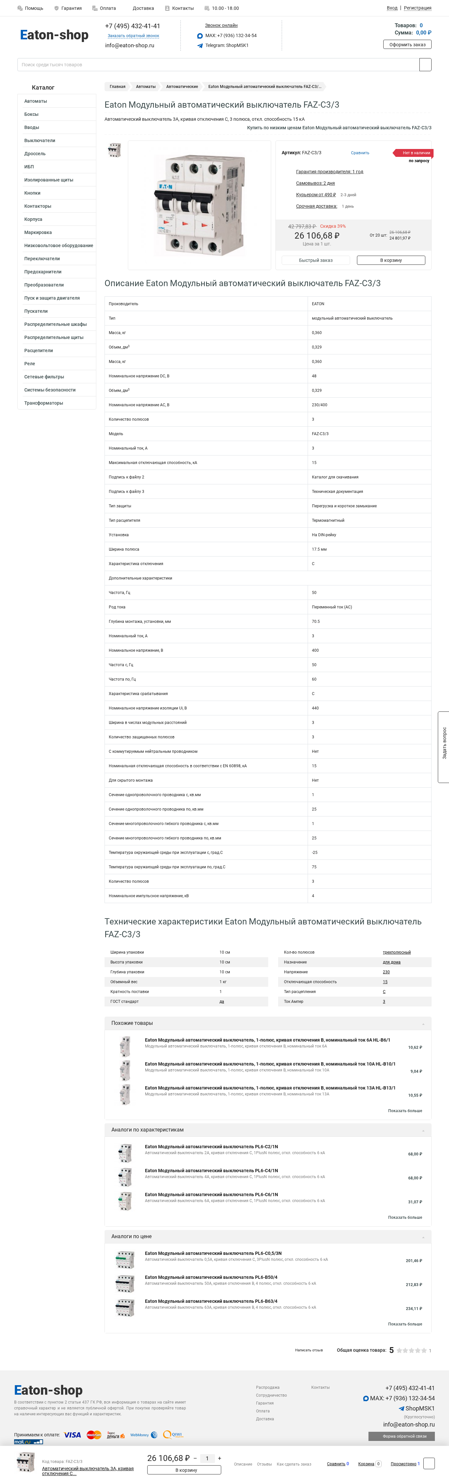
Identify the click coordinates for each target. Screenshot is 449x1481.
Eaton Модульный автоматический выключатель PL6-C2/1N (211, 1146)
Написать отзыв (309, 1350)
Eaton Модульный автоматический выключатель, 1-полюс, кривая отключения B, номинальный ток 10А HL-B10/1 (270, 1064)
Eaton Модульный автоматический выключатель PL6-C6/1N (211, 1194)
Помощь (34, 8)
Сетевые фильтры (44, 376)
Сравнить (336, 1464)
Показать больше (405, 1111)
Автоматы (35, 101)
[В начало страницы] (429, 1463)
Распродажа (268, 1387)
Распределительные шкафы (55, 324)
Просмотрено (403, 1464)
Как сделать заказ (294, 1464)
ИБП (29, 166)
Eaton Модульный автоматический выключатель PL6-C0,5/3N (213, 1253)
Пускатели (36, 311)
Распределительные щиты (53, 337)
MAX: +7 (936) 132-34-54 (230, 35)
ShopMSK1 (419, 1408)
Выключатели (39, 140)
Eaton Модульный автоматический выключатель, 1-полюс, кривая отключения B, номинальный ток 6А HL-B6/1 (267, 1040)
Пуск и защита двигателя (52, 298)
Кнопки (32, 193)
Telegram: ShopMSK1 (226, 45)
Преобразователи (44, 284)
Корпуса (33, 219)
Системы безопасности (50, 389)
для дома (392, 962)
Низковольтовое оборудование (58, 245)
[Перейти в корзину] (387, 29)
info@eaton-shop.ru (408, 1424)
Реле (29, 363)
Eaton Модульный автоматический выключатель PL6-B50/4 (211, 1277)
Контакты (183, 8)
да (222, 1001)
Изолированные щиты (48, 179)
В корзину (391, 260)
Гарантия (71, 8)
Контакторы (37, 206)
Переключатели (42, 258)
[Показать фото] (114, 150)
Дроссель (35, 153)
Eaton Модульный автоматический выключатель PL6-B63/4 (211, 1301)
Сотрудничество (271, 1395)
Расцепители (38, 350)
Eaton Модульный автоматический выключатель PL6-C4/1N (211, 1170)
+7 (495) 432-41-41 (132, 26)
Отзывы (264, 1464)
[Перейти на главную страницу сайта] (54, 35)
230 (386, 972)
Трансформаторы (43, 403)
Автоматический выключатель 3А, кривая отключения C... (88, 1471)
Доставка (143, 8)
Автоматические (182, 86)
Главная (118, 86)
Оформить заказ (408, 44)
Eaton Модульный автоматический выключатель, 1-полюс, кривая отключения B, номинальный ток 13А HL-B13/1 (270, 1087)
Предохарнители (42, 271)
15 (385, 982)
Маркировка (38, 232)
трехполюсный (397, 952)
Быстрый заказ (316, 260)
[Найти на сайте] (425, 64)
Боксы (31, 114)
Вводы (31, 127)
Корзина (366, 1464)
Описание (243, 1464)
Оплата (108, 8)
